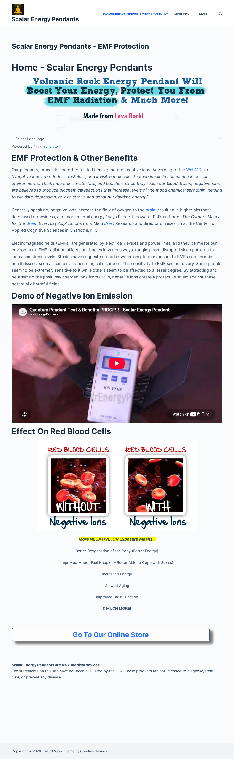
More (203, 13)
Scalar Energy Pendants (45, 19)
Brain (31, 223)
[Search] (220, 14)
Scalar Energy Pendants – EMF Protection (135, 13)
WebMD (193, 169)
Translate (50, 146)
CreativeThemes (93, 751)
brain (150, 209)
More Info (181, 13)
